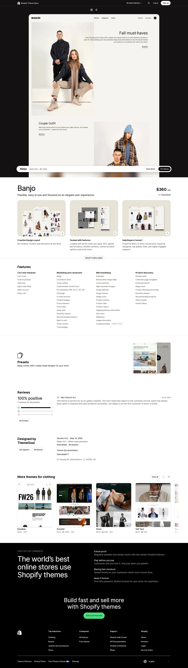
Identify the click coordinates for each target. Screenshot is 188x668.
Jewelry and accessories (58, 646)
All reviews (23, 421)
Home (50, 650)
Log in (155, 3)
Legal (143, 646)
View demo (150, 169)
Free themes (84, 641)
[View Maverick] (144, 358)
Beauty (51, 641)
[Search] (149, 3)
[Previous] (163, 477)
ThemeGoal (166, 195)
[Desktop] (91, 10)
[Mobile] (96, 10)
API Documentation (118, 641)
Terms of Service (24, 661)
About (143, 637)
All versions (73, 445)
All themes (38, 450)
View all (155, 477)
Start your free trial (94, 615)
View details (62, 445)
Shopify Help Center (118, 637)
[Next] (169, 477)
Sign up (166, 3)
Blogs (112, 650)
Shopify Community (118, 646)
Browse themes (133, 3)
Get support (24, 450)
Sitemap (75, 661)
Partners (144, 641)
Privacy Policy (40, 661)
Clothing (51, 637)
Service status (147, 650)
